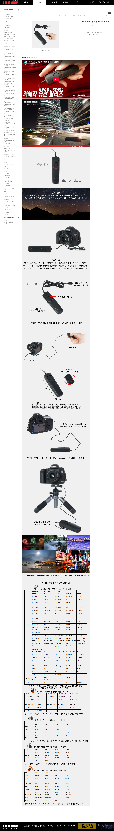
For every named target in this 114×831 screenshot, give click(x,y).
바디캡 (5, 162)
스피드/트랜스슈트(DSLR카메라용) (8, 180)
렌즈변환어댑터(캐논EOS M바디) (9, 50)
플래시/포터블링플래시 (9, 34)
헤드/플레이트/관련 (8, 16)
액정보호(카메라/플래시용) (9, 202)
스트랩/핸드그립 (7, 27)
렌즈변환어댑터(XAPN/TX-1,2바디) (8, 116)
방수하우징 (6, 183)
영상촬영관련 (7, 21)
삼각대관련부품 (7, 19)
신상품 (5, 12)
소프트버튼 (6, 199)
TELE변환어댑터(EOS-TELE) (9, 135)
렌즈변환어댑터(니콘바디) (9, 57)
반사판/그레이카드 (8, 44)
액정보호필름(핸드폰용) (9, 205)
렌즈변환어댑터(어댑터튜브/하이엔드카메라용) (9, 131)
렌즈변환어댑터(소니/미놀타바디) (9, 71)
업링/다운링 (6, 146)
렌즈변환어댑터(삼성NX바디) (9, 94)
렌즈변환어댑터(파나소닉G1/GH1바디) (9, 87)
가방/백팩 (6, 168)
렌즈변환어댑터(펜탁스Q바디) (10, 68)
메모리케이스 (7, 177)
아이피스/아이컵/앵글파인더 (9, 188)
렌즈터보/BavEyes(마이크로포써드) (9, 91)
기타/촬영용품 (7, 212)
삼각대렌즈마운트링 (8, 148)
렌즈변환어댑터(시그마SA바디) (9, 79)
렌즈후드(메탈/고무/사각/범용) (10, 157)
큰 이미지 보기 (46, 50)
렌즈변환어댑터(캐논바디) (9, 47)
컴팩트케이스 (7, 175)
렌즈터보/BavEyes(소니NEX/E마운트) (9, 101)
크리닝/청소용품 (7, 207)
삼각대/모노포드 (7, 14)
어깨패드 (6, 166)
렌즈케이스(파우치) (8, 164)
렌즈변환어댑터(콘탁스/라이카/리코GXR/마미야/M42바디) (9, 83)
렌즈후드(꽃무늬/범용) (9, 154)
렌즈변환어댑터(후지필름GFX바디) (9, 112)
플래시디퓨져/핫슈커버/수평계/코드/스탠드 (9, 37)
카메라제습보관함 (8, 32)
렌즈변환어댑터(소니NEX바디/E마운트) (9, 98)
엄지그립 (6, 30)
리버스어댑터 (7, 143)
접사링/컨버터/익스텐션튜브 (9, 141)
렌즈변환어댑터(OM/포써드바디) (10, 75)
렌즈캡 (5, 160)
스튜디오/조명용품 (8, 210)
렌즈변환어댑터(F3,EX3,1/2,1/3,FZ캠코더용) (9, 124)
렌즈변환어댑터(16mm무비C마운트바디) (10, 119)
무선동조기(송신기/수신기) (9, 41)
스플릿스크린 (7, 185)
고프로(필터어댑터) (8, 138)
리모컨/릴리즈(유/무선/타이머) (10, 196)
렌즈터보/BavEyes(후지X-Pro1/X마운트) (9, 109)
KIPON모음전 (7, 214)
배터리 (5, 193)
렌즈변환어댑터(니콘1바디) (9, 61)
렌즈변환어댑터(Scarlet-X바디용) (9, 128)
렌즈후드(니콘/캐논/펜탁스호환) (9, 151)
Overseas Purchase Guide (8, 223)
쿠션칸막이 (6, 173)
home (52, 15)
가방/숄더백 (6, 171)
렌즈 (5, 23)
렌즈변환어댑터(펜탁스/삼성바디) (9, 64)
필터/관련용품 (7, 25)
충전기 (5, 191)
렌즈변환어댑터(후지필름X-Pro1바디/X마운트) (9, 105)
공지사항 (6, 220)
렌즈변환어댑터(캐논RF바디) (9, 54)
